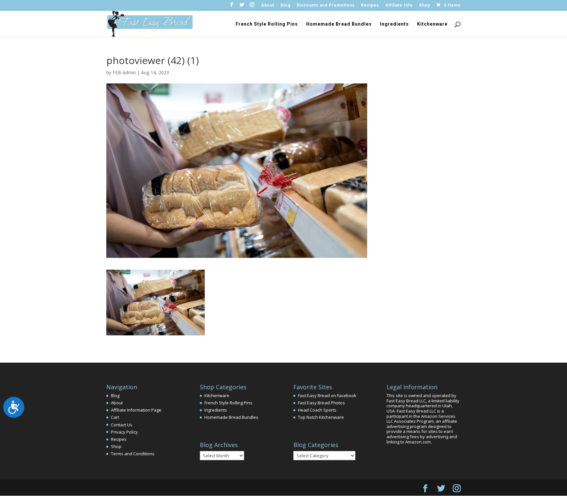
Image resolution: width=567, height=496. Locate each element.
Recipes (370, 5)
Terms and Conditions (133, 454)
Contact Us (121, 425)
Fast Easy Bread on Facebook (327, 395)
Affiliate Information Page (136, 410)
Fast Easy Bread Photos (321, 403)
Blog (285, 5)
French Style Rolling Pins (267, 24)
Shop (424, 5)
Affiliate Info (399, 5)
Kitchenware (432, 24)
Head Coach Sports (317, 410)
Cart (115, 417)
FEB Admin (124, 72)
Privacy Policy (124, 432)
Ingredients (394, 24)
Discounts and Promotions (326, 5)
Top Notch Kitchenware (321, 417)
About (267, 5)
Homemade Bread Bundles (339, 24)
